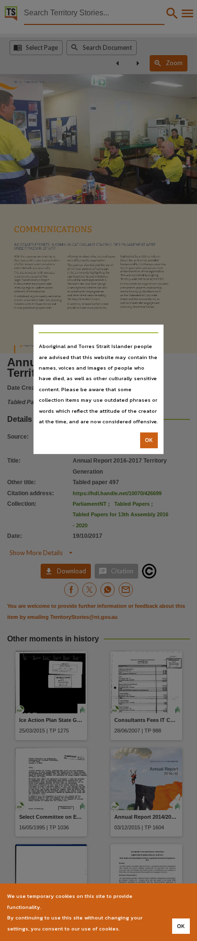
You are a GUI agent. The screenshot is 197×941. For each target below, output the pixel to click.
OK (149, 440)
